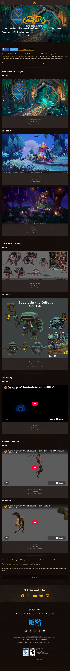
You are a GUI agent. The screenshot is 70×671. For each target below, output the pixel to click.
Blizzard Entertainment (20, 36)
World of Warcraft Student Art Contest (17, 56)
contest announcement (14, 564)
